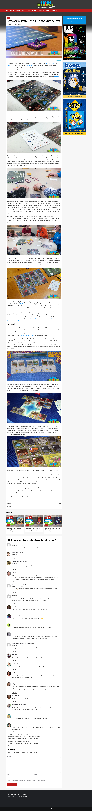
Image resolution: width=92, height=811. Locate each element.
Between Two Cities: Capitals (27, 335)
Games (8, 18)
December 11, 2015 (17, 24)
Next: (52, 504)
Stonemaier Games (19, 78)
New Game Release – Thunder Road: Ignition (14, 529)
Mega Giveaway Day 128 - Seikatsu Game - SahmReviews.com (25, 736)
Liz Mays (14, 663)
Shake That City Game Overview (18, 745)
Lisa (13, 672)
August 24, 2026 (15, 531)
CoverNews (54, 808)
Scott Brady (10, 531)
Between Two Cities (19, 311)
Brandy (13, 633)
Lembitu (52, 63)
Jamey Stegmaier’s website (33, 318)
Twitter (53, 318)
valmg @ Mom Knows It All (18, 561)
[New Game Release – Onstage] (34, 521)
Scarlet (13, 624)
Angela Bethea (15, 683)
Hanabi (48, 63)
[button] (85, 10)
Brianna (14, 654)
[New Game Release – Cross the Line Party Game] (53, 521)
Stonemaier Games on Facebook (15, 320)
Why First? (22, 304)
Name (8, 774)
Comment (9, 756)
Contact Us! (54, 10)
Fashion (34, 10)
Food (11, 10)
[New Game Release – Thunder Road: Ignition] (15, 521)
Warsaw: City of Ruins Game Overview (20, 739)
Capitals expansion (29, 492)
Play (23, 10)
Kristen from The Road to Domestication (21, 643)
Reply (14, 549)
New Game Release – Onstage (33, 528)
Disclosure (58, 60)
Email (35, 774)
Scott (13, 572)
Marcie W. (14, 724)
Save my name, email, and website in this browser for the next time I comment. (26, 780)
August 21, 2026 (34, 530)
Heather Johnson (16, 552)
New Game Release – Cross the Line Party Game (52, 529)
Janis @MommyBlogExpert (18, 704)
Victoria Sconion (16, 695)
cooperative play (29, 65)
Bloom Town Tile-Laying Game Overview (20, 741)
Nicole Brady (10, 24)
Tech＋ (17, 10)
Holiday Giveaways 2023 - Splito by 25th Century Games (24, 743)
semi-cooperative (12, 500)
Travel (28, 10)
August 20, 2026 (54, 531)
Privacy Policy (9, 798)
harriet (13, 543)
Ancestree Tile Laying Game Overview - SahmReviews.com (24, 738)
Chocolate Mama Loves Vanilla (19, 584)
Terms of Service (10, 801)
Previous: (20, 505)
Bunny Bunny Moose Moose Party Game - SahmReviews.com (25, 734)
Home (7, 10)
